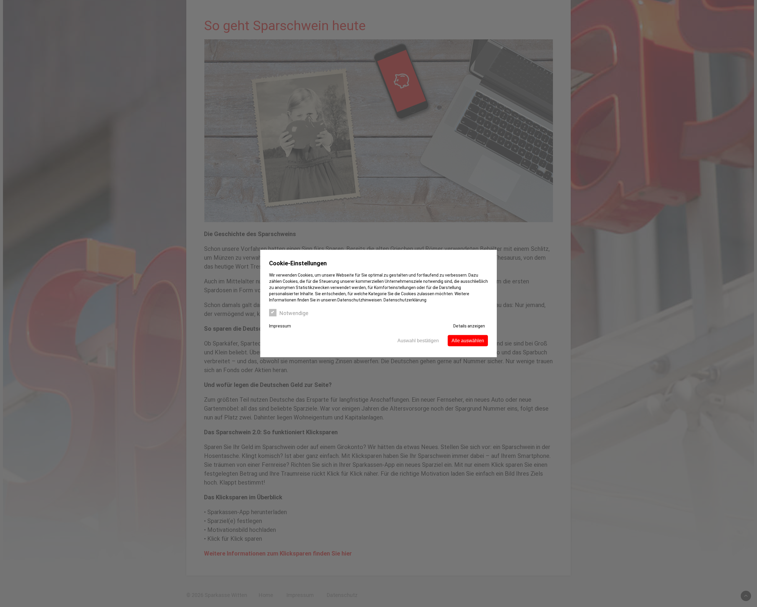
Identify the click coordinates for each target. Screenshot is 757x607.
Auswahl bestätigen (418, 340)
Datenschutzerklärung (405, 300)
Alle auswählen (468, 340)
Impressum (280, 326)
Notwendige (293, 313)
